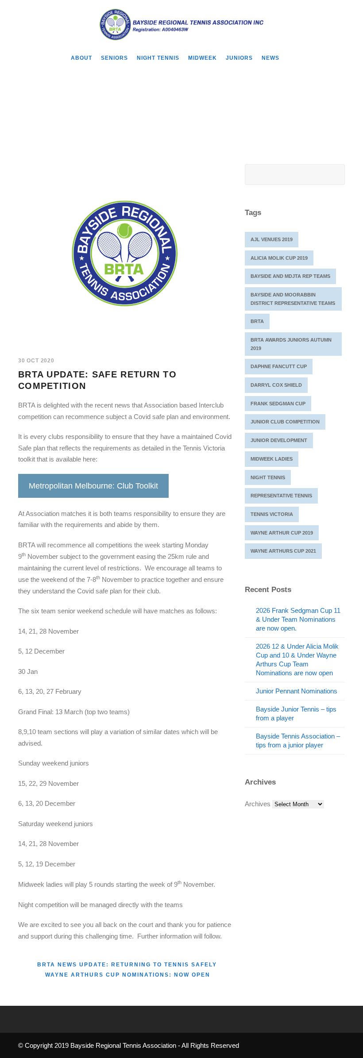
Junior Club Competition (285, 421)
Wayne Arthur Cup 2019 (282, 532)
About (81, 58)
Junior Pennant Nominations (296, 691)
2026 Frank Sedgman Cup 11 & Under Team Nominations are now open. (298, 619)
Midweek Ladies (272, 459)
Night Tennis (158, 58)
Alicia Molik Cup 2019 (279, 258)
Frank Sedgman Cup (278, 403)
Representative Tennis (281, 495)
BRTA (257, 321)
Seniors (114, 58)
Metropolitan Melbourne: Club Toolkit (93, 485)
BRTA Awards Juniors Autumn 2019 (291, 344)
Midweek (202, 58)
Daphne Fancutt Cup (279, 366)
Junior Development (279, 440)
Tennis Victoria (272, 514)
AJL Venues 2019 (272, 239)
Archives (257, 804)
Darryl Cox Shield (276, 385)
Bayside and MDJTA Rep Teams (290, 276)
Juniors (239, 58)
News (270, 58)
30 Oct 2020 (36, 361)
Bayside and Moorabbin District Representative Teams (293, 299)
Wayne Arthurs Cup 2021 (283, 551)
